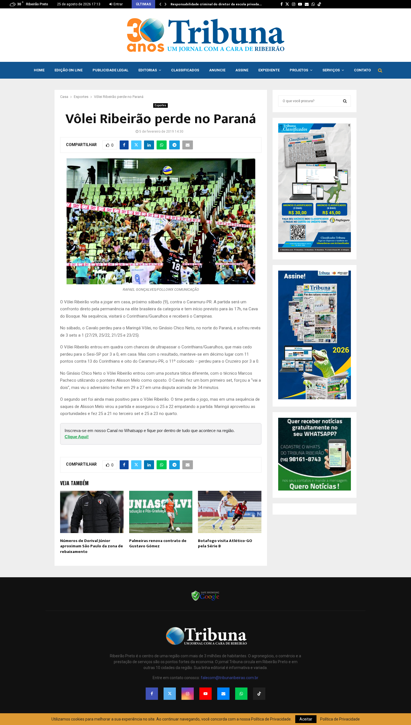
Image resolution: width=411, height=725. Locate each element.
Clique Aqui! (77, 436)
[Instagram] (187, 694)
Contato (362, 70)
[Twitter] (170, 694)
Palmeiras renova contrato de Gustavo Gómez (157, 543)
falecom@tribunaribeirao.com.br (229, 677)
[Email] (223, 694)
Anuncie (217, 70)
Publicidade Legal (110, 70)
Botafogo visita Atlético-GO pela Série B (225, 543)
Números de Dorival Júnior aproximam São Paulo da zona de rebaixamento (91, 546)
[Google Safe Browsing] (205, 600)
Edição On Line (68, 70)
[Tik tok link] (319, 4)
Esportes (160, 105)
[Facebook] (152, 694)
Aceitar (305, 719)
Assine (241, 70)
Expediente (269, 70)
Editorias (147, 70)
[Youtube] (205, 694)
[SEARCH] (345, 101)
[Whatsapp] (241, 694)
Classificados (185, 70)
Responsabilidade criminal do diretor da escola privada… (216, 4)
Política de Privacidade (340, 719)
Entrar (118, 4)
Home (39, 70)
